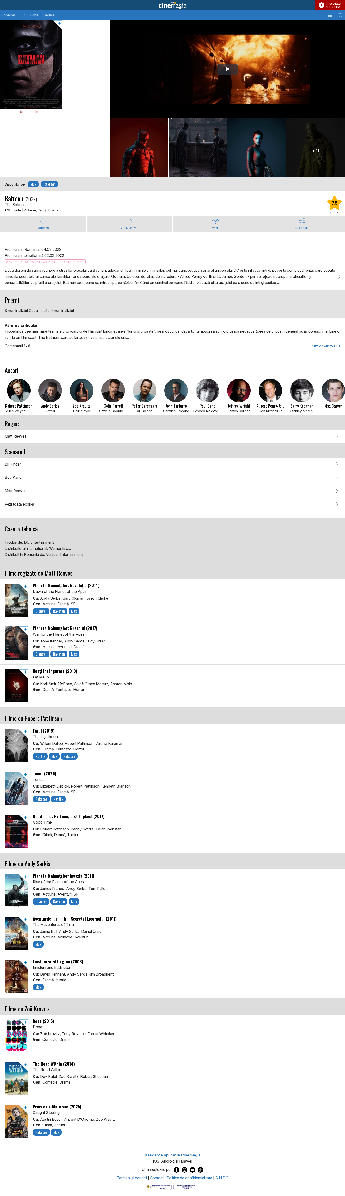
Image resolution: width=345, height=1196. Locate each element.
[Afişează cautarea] (340, 15)
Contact (157, 1178)
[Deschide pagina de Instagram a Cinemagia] (184, 1170)
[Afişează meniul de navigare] (330, 15)
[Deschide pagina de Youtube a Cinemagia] (192, 1170)
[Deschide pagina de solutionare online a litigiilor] (185, 1186)
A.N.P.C (221, 1178)
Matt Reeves (15, 436)
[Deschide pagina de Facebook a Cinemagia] (176, 1170)
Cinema (8, 15)
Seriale (49, 15)
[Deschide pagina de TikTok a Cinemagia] (200, 1170)
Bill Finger (13, 464)
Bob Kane (13, 477)
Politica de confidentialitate (189, 1178)
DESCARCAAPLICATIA (333, 5)
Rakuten (49, 184)
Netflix (40, 756)
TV (22, 15)
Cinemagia (172, 5)
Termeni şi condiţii (132, 1178)
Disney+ (41, 611)
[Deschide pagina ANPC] (159, 1186)
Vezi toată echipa (19, 504)
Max (33, 184)
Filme (34, 15)
